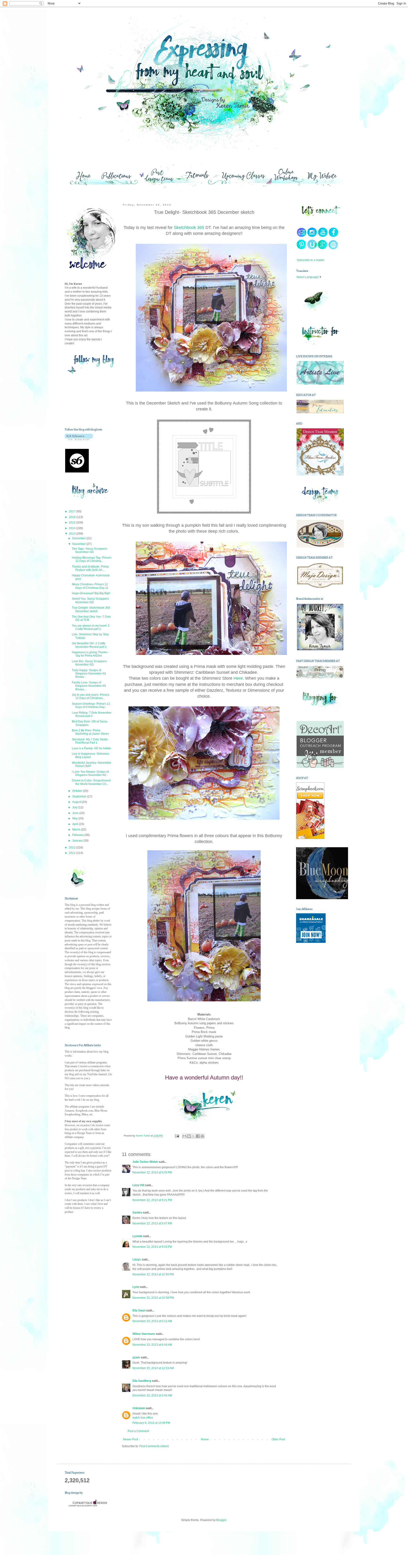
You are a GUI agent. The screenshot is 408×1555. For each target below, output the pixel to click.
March (76, 829)
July (75, 807)
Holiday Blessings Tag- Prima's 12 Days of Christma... (91, 559)
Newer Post (130, 1439)
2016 (72, 517)
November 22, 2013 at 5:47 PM (152, 1223)
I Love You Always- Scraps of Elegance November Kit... (90, 773)
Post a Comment (138, 1431)
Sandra (137, 1212)
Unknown (138, 1408)
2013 (72, 533)
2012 (72, 847)
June (75, 813)
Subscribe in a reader (310, 260)
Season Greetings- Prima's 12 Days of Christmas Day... (91, 705)
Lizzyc (136, 1259)
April (75, 824)
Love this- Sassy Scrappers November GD (89, 663)
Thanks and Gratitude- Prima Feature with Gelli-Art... (90, 568)
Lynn (135, 1287)
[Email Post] (177, 1135)
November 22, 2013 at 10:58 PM (153, 1297)
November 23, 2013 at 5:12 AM (152, 1321)
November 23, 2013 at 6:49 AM (152, 1344)
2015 (72, 522)
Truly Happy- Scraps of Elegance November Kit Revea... (89, 674)
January (77, 840)
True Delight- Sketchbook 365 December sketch (91, 609)
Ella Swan (138, 1310)
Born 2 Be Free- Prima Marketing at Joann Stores (90, 732)
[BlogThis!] (189, 1136)
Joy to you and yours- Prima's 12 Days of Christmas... (90, 696)
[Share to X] (193, 1136)
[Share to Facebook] (198, 1136)
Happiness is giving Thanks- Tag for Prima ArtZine (90, 654)
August (77, 802)
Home (205, 1439)
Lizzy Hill (138, 1185)
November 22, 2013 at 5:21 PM (152, 1200)
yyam (136, 1357)
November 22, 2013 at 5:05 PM (152, 1172)
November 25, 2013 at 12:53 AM (153, 1368)
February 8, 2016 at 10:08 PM (151, 1422)
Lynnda (137, 1236)
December (79, 538)
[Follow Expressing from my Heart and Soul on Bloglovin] (79, 439)
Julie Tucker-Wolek (145, 1161)
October (77, 790)
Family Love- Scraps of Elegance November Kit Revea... (89, 686)
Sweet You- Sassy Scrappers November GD (90, 600)
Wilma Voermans (143, 1334)
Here (238, 678)
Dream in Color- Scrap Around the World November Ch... (91, 782)
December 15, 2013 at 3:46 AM (152, 1395)
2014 (72, 528)
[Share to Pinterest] (202, 1136)
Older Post (278, 1439)
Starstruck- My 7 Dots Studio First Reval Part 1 (90, 741)
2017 (72, 511)
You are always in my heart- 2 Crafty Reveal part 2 (91, 627)
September (79, 796)
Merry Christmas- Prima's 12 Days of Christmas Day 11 (90, 586)
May (75, 818)
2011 (72, 853)
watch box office (142, 1417)
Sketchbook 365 (189, 227)
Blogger (221, 1520)
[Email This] (184, 1136)
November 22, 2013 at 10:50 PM (153, 1274)
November (79, 544)
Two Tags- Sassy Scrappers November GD (89, 550)
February (78, 835)
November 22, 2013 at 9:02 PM (152, 1246)
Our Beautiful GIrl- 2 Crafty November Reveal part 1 (89, 645)
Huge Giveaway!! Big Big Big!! (91, 593)
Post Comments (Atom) (154, 1446)
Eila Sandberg (141, 1380)
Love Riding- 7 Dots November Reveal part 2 (91, 714)
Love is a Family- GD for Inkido (91, 748)
